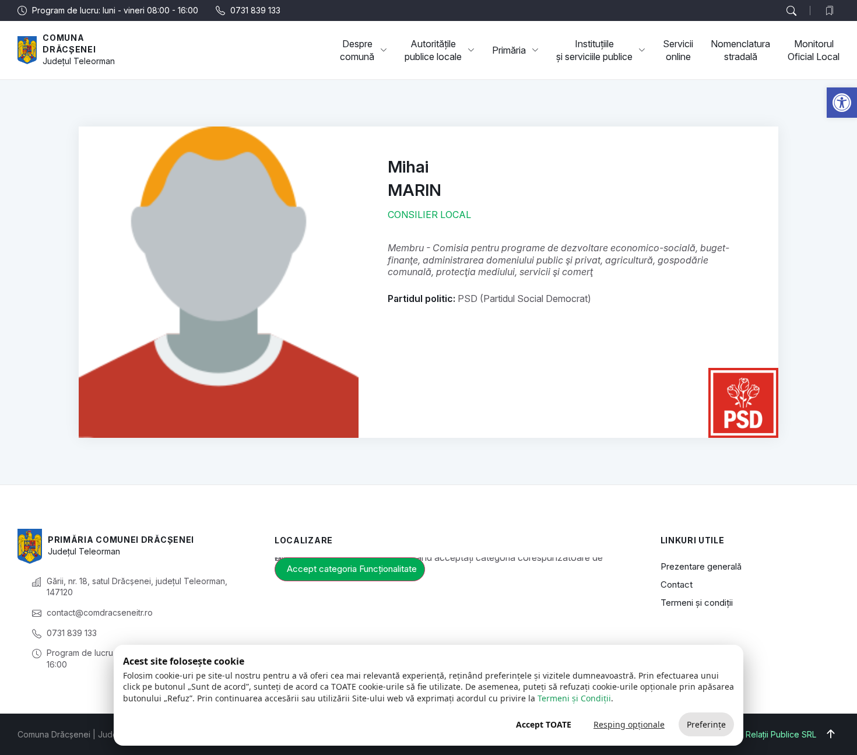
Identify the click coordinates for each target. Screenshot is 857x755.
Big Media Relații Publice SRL (760, 734)
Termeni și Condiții (574, 698)
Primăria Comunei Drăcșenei (121, 540)
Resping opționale (629, 724)
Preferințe (706, 724)
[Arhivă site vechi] (832, 10)
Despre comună (357, 50)
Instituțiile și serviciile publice (594, 50)
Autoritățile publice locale (433, 50)
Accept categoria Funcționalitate (352, 568)
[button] (842, 102)
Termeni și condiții (697, 602)
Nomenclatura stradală (740, 50)
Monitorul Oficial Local (814, 50)
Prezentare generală (701, 566)
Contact (677, 584)
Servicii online (678, 50)
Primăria (509, 50)
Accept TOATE (543, 724)
